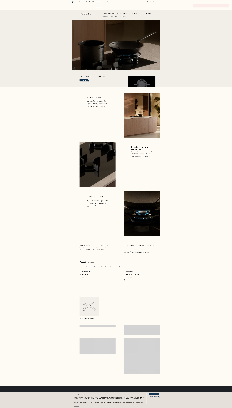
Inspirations (98, 1)
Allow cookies (154, 394)
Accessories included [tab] (115, 267)
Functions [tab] (82, 267)
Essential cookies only (154, 396)
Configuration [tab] (89, 267)
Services (86, 1)
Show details (76, 405)
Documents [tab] (96, 267)
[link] (147, 2)
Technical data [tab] (105, 267)
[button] (142, 81)
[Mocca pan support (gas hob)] (89, 306)
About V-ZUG (105, 1)
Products (81, 1)
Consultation (92, 1)
